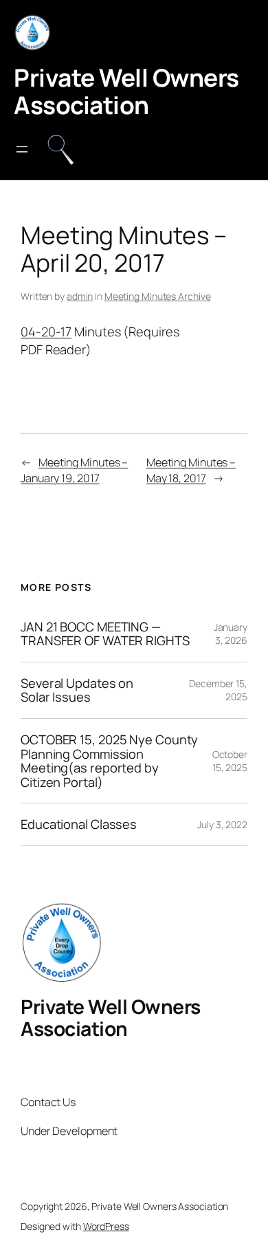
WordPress (106, 1226)
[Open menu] (22, 149)
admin (80, 296)
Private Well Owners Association (126, 91)
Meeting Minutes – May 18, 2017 (191, 470)
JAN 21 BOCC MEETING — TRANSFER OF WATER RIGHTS (105, 634)
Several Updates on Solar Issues (77, 690)
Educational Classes (79, 824)
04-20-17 (46, 331)
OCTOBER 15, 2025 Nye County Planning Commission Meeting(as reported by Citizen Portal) (109, 761)
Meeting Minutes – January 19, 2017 (74, 470)
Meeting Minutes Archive (157, 296)
